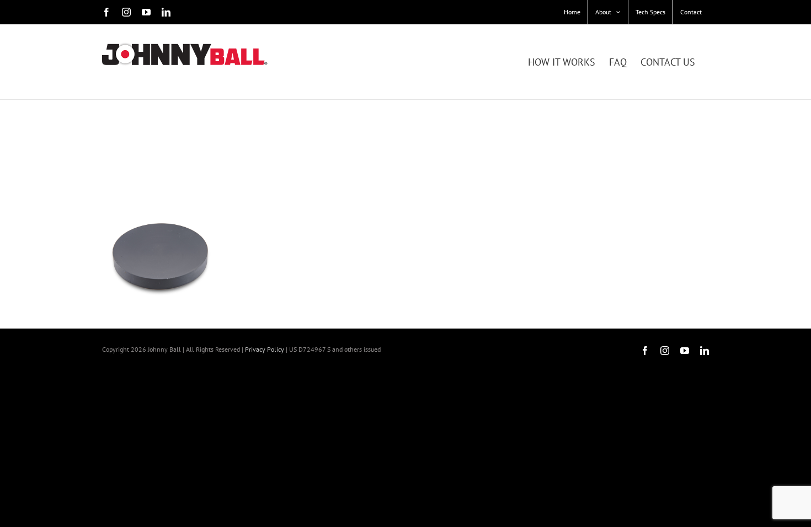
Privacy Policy (264, 349)
